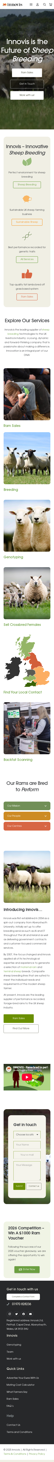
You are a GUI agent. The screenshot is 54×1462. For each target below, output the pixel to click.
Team (10, 1352)
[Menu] (31, 4)
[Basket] (51, 4)
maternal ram (29, 967)
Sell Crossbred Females (22, 625)
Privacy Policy (37, 1454)
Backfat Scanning (18, 760)
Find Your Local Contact (23, 692)
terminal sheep (12, 971)
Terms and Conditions (19, 1432)
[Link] (12, 4)
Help (10, 1416)
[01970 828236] (9, 1304)
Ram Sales (12, 426)
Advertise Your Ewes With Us (23, 1378)
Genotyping (13, 557)
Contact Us (13, 1425)
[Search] (45, 4)
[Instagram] (10, 1314)
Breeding (11, 490)
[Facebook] (24, 1314)
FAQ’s (10, 1406)
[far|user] (38, 4)
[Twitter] (17, 1314)
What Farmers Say (17, 1392)
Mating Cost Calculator (20, 1385)
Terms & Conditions (15, 1454)
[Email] (30, 1314)
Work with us (14, 1359)
